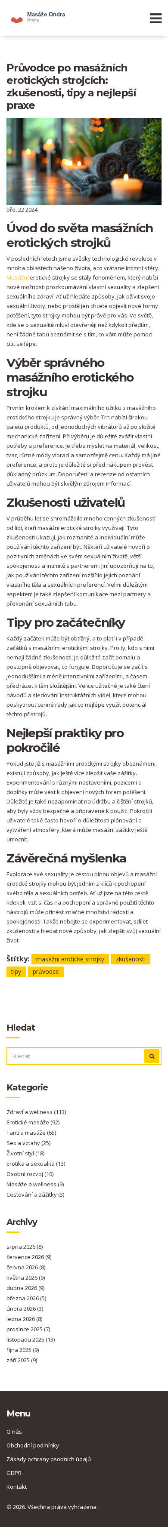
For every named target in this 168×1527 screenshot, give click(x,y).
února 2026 (24, 1308)
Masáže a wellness (35, 1184)
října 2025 (22, 1350)
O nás (14, 1431)
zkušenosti (131, 959)
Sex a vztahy (28, 1143)
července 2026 (28, 1257)
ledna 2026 (24, 1319)
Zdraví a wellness (36, 1112)
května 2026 (25, 1277)
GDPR (14, 1473)
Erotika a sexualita (35, 1163)
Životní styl (25, 1153)
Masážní (17, 277)
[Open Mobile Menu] (156, 18)
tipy (16, 971)
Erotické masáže (32, 1122)
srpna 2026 (24, 1246)
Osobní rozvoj (29, 1174)
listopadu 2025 (30, 1339)
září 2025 (21, 1360)
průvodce (46, 971)
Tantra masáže (31, 1132)
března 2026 (26, 1298)
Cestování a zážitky (35, 1194)
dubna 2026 (25, 1288)
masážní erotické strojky (70, 959)
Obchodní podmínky (32, 1445)
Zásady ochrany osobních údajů (48, 1459)
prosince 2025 (28, 1329)
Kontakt (16, 1486)
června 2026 (25, 1267)
